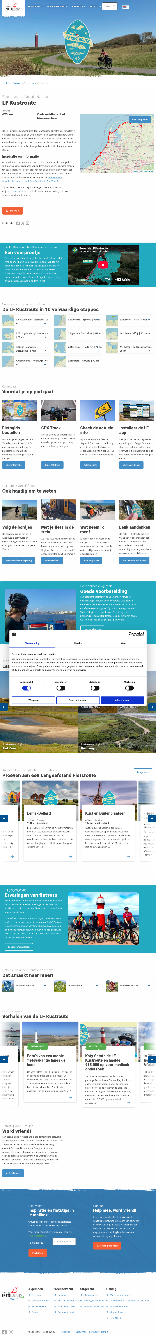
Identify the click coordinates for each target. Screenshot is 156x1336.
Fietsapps (62, 1295)
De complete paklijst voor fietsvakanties (129, 1300)
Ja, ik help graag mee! (107, 1245)
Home (13, 7)
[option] (78, 711)
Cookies (66, 1332)
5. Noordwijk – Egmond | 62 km (84, 319)
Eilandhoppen (90, 1295)
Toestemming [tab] (32, 643)
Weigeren (33, 700)
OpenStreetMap (147, 171)
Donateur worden (40, 1300)
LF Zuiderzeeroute (25, 985)
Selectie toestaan (78, 700)
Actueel (94, 6)
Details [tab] (78, 643)
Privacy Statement (37, 1235)
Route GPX (14, 210)
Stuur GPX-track (52, 465)
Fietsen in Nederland (94, 1306)
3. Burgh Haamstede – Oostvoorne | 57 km (27, 348)
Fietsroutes (34, 6)
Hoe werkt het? (52, 560)
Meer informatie (14, 465)
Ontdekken (77, 6)
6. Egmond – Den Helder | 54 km (84, 333)
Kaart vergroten (140, 119)
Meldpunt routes (118, 1312)
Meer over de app (131, 465)
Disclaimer (81, 1332)
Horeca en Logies (66, 1306)
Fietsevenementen (119, 1306)
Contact (35, 1312)
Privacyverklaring (99, 1332)
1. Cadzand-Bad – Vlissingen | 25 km (32, 321)
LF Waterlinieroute (129, 985)
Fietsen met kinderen (68, 1312)
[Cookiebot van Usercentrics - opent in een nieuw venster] (131, 634)
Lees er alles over (92, 629)
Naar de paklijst (91, 560)
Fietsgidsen (115, 1317)
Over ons (36, 1295)
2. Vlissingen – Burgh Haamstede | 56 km (32, 335)
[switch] (61, 689)
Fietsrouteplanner (57, 6)
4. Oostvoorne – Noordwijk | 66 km (32, 362)
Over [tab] (123, 643)
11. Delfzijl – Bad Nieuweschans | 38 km (136, 348)
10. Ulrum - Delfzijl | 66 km (133, 333)
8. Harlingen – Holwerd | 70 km (83, 360)
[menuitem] (13, 7)
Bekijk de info (90, 465)
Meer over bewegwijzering (19, 560)
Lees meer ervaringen (19, 946)
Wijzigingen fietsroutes (121, 1295)
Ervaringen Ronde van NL (96, 1300)
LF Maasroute (75, 985)
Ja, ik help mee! (13, 1173)
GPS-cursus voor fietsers (70, 1300)
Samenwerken (39, 1306)
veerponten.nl (14, 191)
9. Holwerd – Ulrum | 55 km (133, 319)
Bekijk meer (143, 772)
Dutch (125, 8)
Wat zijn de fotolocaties (134, 560)
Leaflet (135, 171)
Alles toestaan (122, 700)
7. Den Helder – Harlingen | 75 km (85, 346)
